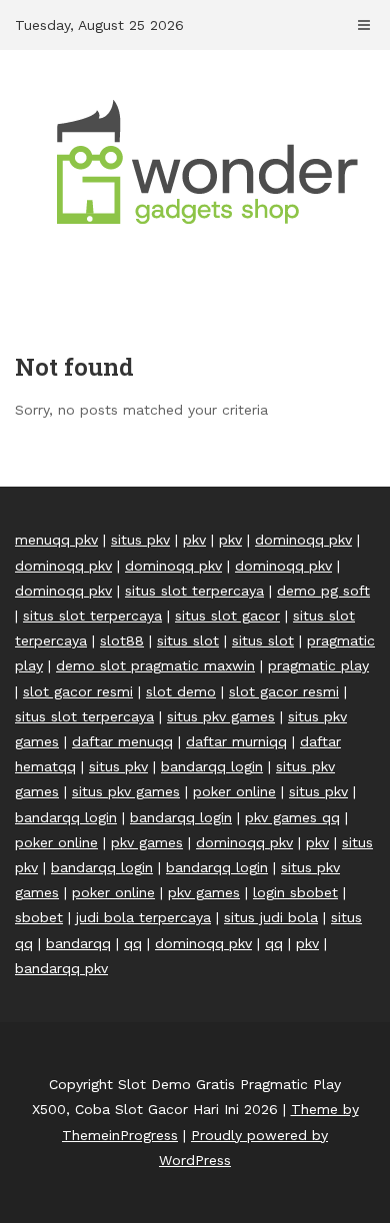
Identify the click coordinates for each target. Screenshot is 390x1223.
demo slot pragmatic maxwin (155, 665)
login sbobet (295, 892)
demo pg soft (323, 591)
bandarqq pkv (61, 968)
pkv (194, 540)
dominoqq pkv (303, 540)
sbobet (39, 917)
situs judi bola (271, 917)
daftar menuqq (122, 741)
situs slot (188, 640)
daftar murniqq (236, 741)
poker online (234, 791)
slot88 (122, 640)
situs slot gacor (227, 615)
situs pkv (140, 540)
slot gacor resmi (78, 691)
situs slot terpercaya (194, 591)
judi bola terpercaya (143, 917)
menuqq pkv (56, 540)
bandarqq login (212, 766)
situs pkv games (221, 716)
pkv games (147, 842)
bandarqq (78, 943)
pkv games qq (292, 817)
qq (133, 943)
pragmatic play (318, 665)
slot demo (181, 691)
